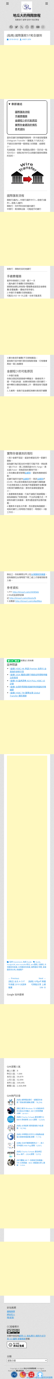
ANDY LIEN (26, 39)
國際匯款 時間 (36, 967)
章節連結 (16, 104)
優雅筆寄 (11, 1311)
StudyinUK (11, 964)
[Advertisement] (27, 72)
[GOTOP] (40, 1375)
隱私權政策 (20, 1371)
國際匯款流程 (22, 112)
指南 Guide (27, 962)
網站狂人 (11, 1314)
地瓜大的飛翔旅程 (27, 16)
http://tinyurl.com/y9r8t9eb (26, 592)
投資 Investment (15, 962)
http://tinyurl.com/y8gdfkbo (28, 601)
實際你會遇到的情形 (26, 125)
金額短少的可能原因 (26, 120)
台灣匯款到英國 (24, 967)
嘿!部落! (10, 1317)
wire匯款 (34, 964)
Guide (38, 962)
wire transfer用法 (23, 964)
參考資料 (20, 129)
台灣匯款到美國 (38, 574)
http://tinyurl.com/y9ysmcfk (23, 598)
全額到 (28, 472)
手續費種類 (21, 116)
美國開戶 (19, 969)
